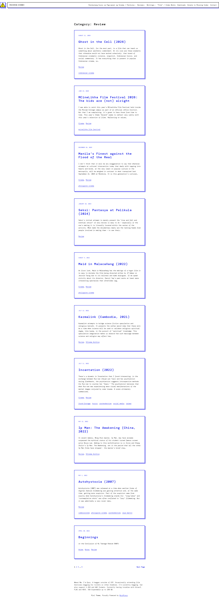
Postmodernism (105, 403)
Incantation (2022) (96, 370)
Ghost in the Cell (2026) (102, 42)
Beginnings (88, 537)
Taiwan (128, 403)
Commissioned (83, 513)
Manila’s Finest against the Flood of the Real (105, 155)
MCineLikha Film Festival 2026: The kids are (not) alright (108, 99)
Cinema (81, 123)
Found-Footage (84, 403)
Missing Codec (17, 5)
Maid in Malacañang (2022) (103, 264)
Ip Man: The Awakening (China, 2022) (107, 429)
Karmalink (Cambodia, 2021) (104, 317)
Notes (87, 550)
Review (81, 67)
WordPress (124, 595)
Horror (95, 403)
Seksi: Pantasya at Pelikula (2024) (105, 211)
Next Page (141, 567)
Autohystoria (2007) (97, 481)
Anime (80, 550)
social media (118, 403)
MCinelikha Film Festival (89, 129)
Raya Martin (127, 513)
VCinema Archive (92, 342)
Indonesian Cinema (86, 73)
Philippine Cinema (86, 186)
